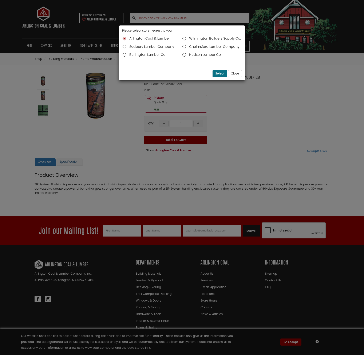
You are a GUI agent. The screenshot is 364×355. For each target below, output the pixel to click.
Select (219, 73)
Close (235, 73)
